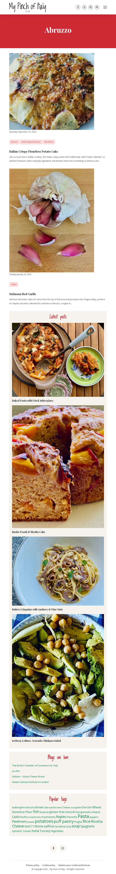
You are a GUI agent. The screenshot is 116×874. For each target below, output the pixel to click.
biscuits (30, 807)
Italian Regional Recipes (31, 142)
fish (36, 811)
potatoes (44, 821)
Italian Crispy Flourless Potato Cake (33, 151)
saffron (49, 826)
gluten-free (57, 812)
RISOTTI (30, 826)
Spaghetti (87, 826)
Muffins (24, 817)
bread (39, 807)
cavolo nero (55, 807)
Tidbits (13, 284)
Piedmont (19, 821)
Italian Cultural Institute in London (30, 782)
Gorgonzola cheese (88, 812)
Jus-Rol (16, 771)
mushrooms (48, 817)
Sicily (68, 826)
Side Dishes (48, 142)
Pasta (83, 816)
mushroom (35, 817)
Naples (61, 816)
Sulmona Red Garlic (22, 294)
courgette (76, 807)
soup (76, 826)
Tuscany (45, 831)
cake (46, 807)
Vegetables (57, 831)
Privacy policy (32, 865)
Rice (86, 821)
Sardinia (60, 826)
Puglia (78, 821)
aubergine (18, 807)
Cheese (66, 807)
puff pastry (64, 821)
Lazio (16, 816)
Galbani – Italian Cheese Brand (28, 776)
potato (30, 821)
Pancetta (72, 817)
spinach (17, 831)
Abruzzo (14, 142)
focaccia (44, 812)
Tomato (26, 831)
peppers (94, 817)
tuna (35, 830)
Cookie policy (48, 865)
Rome (39, 826)
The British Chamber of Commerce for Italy (35, 765)
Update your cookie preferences (74, 865)
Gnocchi (70, 812)
